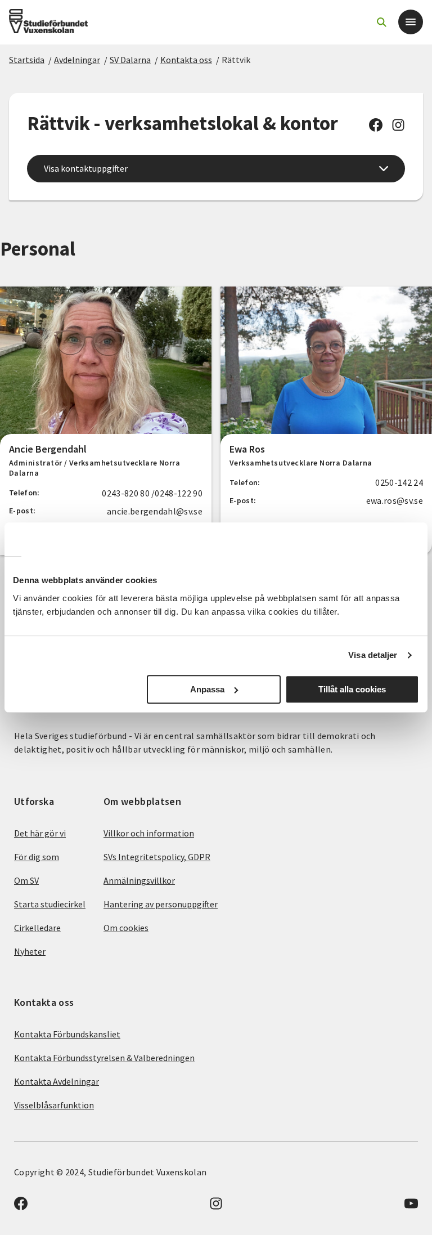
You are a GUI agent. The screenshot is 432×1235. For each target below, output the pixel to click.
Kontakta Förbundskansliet (67, 1034)
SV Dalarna (130, 59)
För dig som (36, 856)
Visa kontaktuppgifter (86, 168)
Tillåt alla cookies (352, 689)
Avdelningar (77, 59)
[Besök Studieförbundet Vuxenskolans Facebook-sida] (375, 128)
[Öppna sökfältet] (381, 22)
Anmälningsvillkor (139, 880)
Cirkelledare (37, 927)
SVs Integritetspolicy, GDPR (157, 856)
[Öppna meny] (410, 22)
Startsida (26, 59)
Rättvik (236, 59)
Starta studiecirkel (50, 904)
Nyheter (30, 951)
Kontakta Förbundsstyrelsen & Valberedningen (104, 1057)
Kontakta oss (186, 59)
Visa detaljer (372, 655)
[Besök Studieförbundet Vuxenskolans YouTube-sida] (411, 1206)
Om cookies (126, 927)
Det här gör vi (40, 833)
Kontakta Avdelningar (56, 1081)
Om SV (26, 880)
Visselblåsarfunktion (54, 1105)
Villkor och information (149, 833)
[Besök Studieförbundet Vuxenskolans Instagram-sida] (398, 128)
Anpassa (207, 689)
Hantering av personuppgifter (161, 904)
